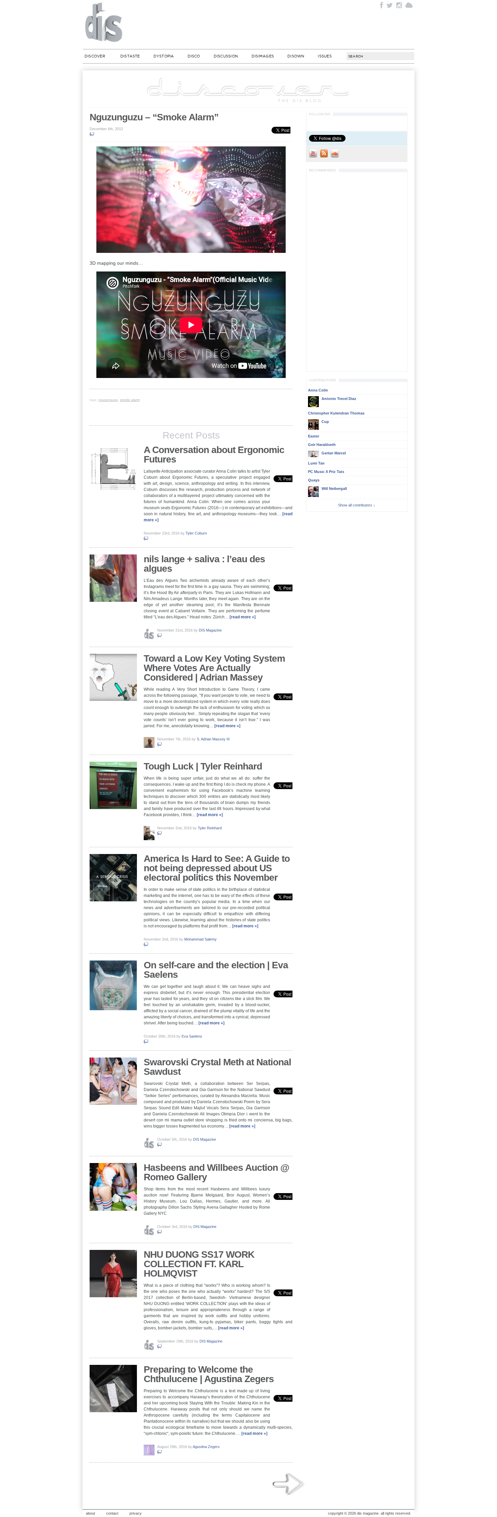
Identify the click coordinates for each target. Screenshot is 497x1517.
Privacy (135, 1513)
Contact (112, 1513)
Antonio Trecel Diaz (339, 399)
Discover (95, 56)
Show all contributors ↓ (356, 505)
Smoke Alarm (130, 400)
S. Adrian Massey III (213, 739)
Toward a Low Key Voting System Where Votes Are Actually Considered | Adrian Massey (214, 668)
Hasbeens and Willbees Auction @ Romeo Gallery (216, 1172)
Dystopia (163, 56)
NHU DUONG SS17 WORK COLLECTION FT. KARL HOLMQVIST (199, 1264)
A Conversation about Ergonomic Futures (214, 455)
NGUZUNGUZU (108, 400)
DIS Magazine (104, 22)
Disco (194, 56)
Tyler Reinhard (210, 828)
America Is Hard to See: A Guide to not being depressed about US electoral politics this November (217, 868)
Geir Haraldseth (322, 445)
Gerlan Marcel (334, 453)
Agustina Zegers (206, 1447)
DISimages (263, 56)
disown (295, 56)
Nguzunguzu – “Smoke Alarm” (154, 117)
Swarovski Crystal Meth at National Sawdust (217, 1067)
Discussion (226, 56)
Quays (314, 480)
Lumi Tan (316, 463)
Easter (313, 436)
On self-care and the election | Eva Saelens (216, 970)
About (90, 1513)
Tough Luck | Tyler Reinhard (203, 766)
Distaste (130, 56)
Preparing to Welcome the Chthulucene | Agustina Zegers (209, 1374)
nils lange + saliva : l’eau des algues (204, 564)
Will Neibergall (334, 489)
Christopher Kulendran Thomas (336, 413)
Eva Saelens (192, 1036)
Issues (324, 56)
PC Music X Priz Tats (326, 472)
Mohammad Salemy (200, 939)
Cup (325, 422)
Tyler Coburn (196, 533)
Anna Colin (318, 390)
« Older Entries (288, 1484)
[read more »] (243, 617)
